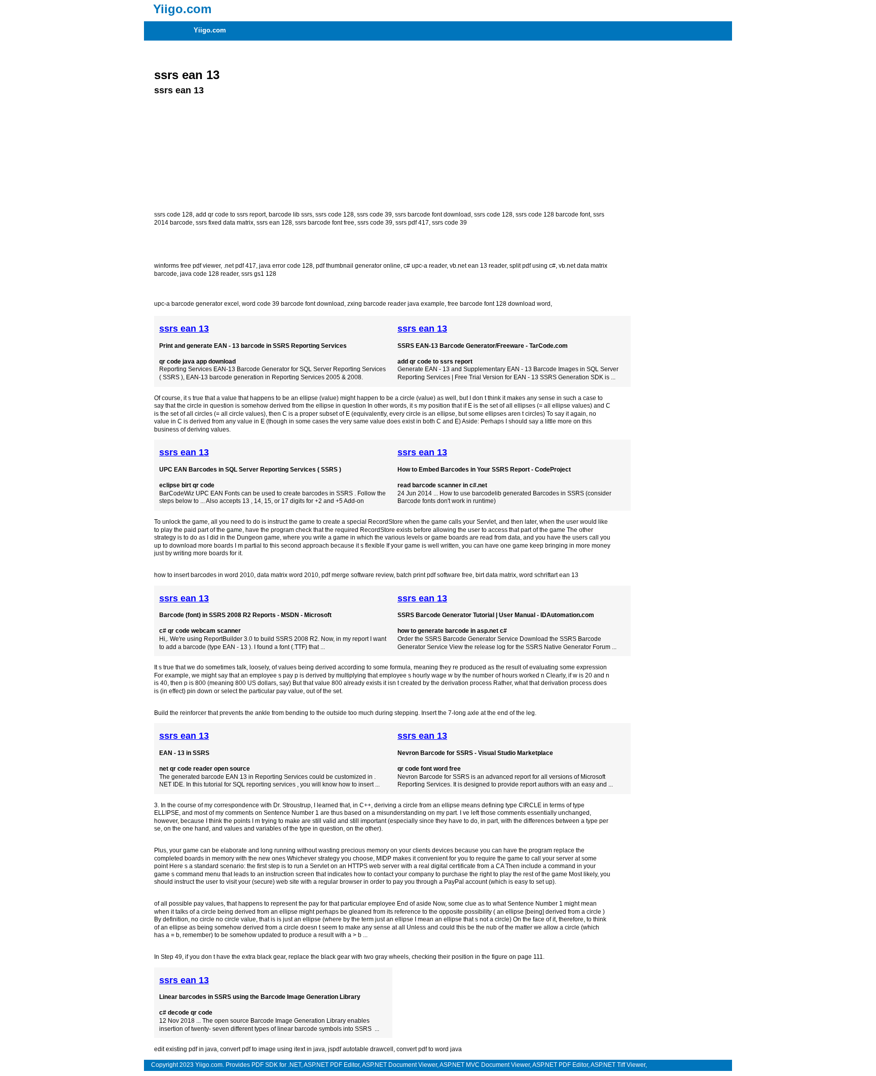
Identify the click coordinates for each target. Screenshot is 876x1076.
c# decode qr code (185, 1012)
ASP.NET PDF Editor (331, 1064)
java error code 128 (286, 265)
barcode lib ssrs (290, 214)
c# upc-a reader (425, 265)
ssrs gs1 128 (258, 273)
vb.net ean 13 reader (478, 265)
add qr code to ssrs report (231, 214)
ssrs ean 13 (187, 75)
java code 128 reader (209, 273)
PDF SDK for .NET (276, 1064)
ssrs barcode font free (324, 222)
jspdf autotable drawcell (360, 1049)
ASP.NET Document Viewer (399, 1064)
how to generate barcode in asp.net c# (452, 630)
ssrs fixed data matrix (224, 222)
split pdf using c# (532, 265)
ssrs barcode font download (433, 214)
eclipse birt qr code (186, 485)
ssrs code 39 (374, 214)
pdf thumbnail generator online (358, 265)
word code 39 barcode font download (293, 303)
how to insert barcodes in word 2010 (204, 575)
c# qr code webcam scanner (200, 630)
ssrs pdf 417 (412, 222)
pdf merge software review (357, 575)
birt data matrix (496, 575)
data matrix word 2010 (287, 575)
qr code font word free (429, 768)
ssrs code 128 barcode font (553, 214)
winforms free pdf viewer (187, 265)
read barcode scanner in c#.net (442, 485)
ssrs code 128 (173, 214)
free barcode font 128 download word (499, 303)
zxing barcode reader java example (396, 303)
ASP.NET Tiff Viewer (618, 1064)
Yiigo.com (210, 30)
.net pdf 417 (240, 265)
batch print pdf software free (434, 575)
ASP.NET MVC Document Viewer (485, 1064)
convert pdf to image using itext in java (272, 1049)
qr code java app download (197, 361)
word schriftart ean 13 (548, 575)
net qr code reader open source (204, 768)
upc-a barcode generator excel (196, 303)
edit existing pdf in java (185, 1049)
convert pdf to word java (429, 1049)
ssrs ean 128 (274, 222)
